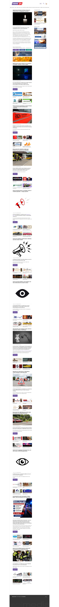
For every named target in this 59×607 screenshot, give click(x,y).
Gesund (34, 7)
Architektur (24, 7)
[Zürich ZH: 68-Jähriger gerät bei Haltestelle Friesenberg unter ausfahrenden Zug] (22, 555)
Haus (21, 7)
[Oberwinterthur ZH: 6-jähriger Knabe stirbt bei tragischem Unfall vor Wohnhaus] (22, 337)
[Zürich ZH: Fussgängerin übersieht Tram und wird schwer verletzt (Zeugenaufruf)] (22, 461)
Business (27, 7)
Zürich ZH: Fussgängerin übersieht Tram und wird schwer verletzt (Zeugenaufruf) (22, 450)
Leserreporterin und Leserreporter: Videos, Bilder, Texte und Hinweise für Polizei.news (21, 497)
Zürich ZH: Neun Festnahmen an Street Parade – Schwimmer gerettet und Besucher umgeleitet (22, 106)
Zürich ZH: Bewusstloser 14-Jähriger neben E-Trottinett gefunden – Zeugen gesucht (22, 191)
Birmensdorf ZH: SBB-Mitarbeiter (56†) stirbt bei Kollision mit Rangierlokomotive (22, 413)
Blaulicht (13, 7)
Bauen (48, 7)
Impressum (14, 596)
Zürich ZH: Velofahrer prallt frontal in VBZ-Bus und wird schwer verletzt (22, 239)
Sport (15, 7)
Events (20, 7)
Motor (44, 7)
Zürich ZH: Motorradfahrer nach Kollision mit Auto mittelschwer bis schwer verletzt (22, 282)
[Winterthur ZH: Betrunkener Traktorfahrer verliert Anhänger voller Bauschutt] (22, 380)
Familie (46, 7)
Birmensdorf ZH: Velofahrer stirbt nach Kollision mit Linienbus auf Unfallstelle (21, 150)
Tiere (32, 7)
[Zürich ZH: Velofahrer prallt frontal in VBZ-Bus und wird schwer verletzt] (22, 249)
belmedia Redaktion (18, 124)
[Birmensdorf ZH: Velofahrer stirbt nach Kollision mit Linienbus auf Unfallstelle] (22, 158)
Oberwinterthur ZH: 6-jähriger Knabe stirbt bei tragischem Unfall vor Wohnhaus (22, 329)
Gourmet (41, 7)
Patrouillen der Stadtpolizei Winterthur (26, 350)
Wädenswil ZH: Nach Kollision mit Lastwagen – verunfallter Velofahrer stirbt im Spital (22, 64)
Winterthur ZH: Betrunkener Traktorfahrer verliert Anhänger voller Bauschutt (21, 372)
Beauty (39, 7)
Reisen (17, 7)
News (10, 7)
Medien (30, 7)
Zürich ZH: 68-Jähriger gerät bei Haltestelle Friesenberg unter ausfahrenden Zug (21, 549)
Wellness (36, 7)
